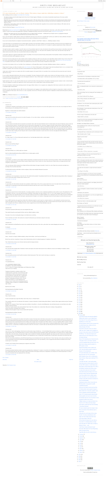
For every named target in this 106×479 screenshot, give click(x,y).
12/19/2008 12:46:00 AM (10, 187)
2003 (79, 461)
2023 (79, 286)
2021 (79, 290)
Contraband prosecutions (83, 385)
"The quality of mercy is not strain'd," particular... (88, 340)
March (81, 448)
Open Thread (81, 411)
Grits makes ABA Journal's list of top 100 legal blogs (88, 428)
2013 (79, 304)
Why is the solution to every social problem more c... (88, 376)
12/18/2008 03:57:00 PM (10, 139)
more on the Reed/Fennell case (22, 94)
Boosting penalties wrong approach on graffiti (87, 383)
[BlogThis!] (24, 97)
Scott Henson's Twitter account (84, 21)
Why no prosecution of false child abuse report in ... (88, 409)
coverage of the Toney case (19, 27)
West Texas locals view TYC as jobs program (87, 354)
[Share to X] (25, 97)
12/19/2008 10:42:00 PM (10, 314)
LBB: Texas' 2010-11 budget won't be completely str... (88, 330)
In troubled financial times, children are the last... (87, 325)
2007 (79, 454)
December (81, 315)
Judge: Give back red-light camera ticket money (87, 416)
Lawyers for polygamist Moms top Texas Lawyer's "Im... (89, 342)
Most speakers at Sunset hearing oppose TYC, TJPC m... (89, 366)
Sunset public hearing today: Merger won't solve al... (88, 371)
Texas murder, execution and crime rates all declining (88, 404)
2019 (79, 293)
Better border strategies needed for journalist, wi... (88, 344)
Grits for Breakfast (53, 5)
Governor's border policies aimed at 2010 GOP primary (89, 332)
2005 (79, 458)
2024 (79, 284)
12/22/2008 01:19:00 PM (10, 345)
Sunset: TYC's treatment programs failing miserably (88, 394)
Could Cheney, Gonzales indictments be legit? (87, 427)
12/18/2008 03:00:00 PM (10, 112)
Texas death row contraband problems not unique (87, 421)
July (80, 441)
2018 (79, 295)
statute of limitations (27, 67)
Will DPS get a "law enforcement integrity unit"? (87, 333)
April (81, 446)
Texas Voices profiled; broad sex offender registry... (88, 375)
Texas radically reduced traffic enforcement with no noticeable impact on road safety (88, 39)
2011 (79, 308)
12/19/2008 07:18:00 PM (10, 256)
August (81, 439)
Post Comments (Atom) (11, 365)
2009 (79, 311)
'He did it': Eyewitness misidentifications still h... (87, 414)
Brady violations (10, 98)
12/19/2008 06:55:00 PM (10, 228)
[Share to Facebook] (26, 97)
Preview (86, 32)
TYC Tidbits (81, 359)
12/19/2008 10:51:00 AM (10, 204)
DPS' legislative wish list (83, 345)
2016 (79, 299)
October (81, 436)
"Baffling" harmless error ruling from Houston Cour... (88, 401)
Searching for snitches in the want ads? (86, 399)
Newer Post (5, 359)
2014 (79, 302)
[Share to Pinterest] (28, 97)
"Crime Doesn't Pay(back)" (84, 406)
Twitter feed (97, 230)
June (80, 443)
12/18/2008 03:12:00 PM (10, 119)
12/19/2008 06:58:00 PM (10, 243)
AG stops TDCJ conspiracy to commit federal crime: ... (88, 364)
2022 (79, 288)
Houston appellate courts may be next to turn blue (88, 395)
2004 (79, 459)
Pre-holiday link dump (83, 337)
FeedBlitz (94, 32)
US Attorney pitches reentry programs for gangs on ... (88, 389)
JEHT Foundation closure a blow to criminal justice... (88, 356)
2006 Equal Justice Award (90, 244)
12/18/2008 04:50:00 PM (10, 145)
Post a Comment (5, 357)
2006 (79, 456)
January (81, 452)
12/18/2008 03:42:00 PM (10, 132)
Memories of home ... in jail (84, 425)
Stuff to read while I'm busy (84, 430)
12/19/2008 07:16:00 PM (10, 250)
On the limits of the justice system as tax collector (88, 328)
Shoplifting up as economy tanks (85, 321)
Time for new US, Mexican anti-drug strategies (87, 402)
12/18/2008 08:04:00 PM (10, 154)
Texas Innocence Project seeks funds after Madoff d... (88, 316)
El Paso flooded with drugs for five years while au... (88, 420)
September (81, 437)
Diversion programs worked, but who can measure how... (89, 323)
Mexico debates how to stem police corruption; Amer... (88, 390)
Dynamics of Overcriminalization (85, 351)
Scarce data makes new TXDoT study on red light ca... (88, 423)
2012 (79, 306)
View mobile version (37, 361)
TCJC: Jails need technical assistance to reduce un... (88, 349)
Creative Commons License (95, 470)
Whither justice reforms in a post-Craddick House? (88, 318)
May (80, 445)
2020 (79, 291)
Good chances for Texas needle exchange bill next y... (88, 320)
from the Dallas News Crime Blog (23, 14)
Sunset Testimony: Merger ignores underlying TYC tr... (89, 358)
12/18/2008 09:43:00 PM (10, 171)
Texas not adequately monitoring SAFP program (87, 392)
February (81, 450)
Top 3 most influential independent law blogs (89, 253)
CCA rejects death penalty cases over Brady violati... (88, 352)
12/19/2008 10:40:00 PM (10, 291)
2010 (79, 309)
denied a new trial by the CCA (14, 30)
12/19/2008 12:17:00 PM (10, 219)
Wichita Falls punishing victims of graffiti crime (87, 347)
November (81, 434)
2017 (79, 297)
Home (38, 359)
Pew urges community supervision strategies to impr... (88, 408)
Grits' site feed (92, 27)
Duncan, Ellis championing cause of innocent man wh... (89, 339)
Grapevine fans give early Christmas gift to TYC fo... (88, 335)
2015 (79, 300)
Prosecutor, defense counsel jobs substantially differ (88, 373)
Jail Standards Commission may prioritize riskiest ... (88, 368)
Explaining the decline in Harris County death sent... (88, 382)
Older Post (71, 359)
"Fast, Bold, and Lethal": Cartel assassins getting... (88, 361)
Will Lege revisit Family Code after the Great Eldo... (88, 387)
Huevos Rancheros (94, 278)
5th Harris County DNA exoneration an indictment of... (89, 378)
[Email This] (23, 97)
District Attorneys (18, 98)
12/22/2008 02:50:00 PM (10, 354)
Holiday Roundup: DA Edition (84, 326)
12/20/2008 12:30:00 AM (10, 326)
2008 (79, 313)
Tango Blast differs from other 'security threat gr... (88, 432)
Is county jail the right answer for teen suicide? (87, 370)
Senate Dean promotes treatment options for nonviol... (88, 363)
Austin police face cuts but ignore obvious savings (88, 413)
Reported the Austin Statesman (57, 31)
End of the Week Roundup (83, 380)
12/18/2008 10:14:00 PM (10, 179)
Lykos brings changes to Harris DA (85, 418)
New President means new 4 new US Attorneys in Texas (89, 397)
